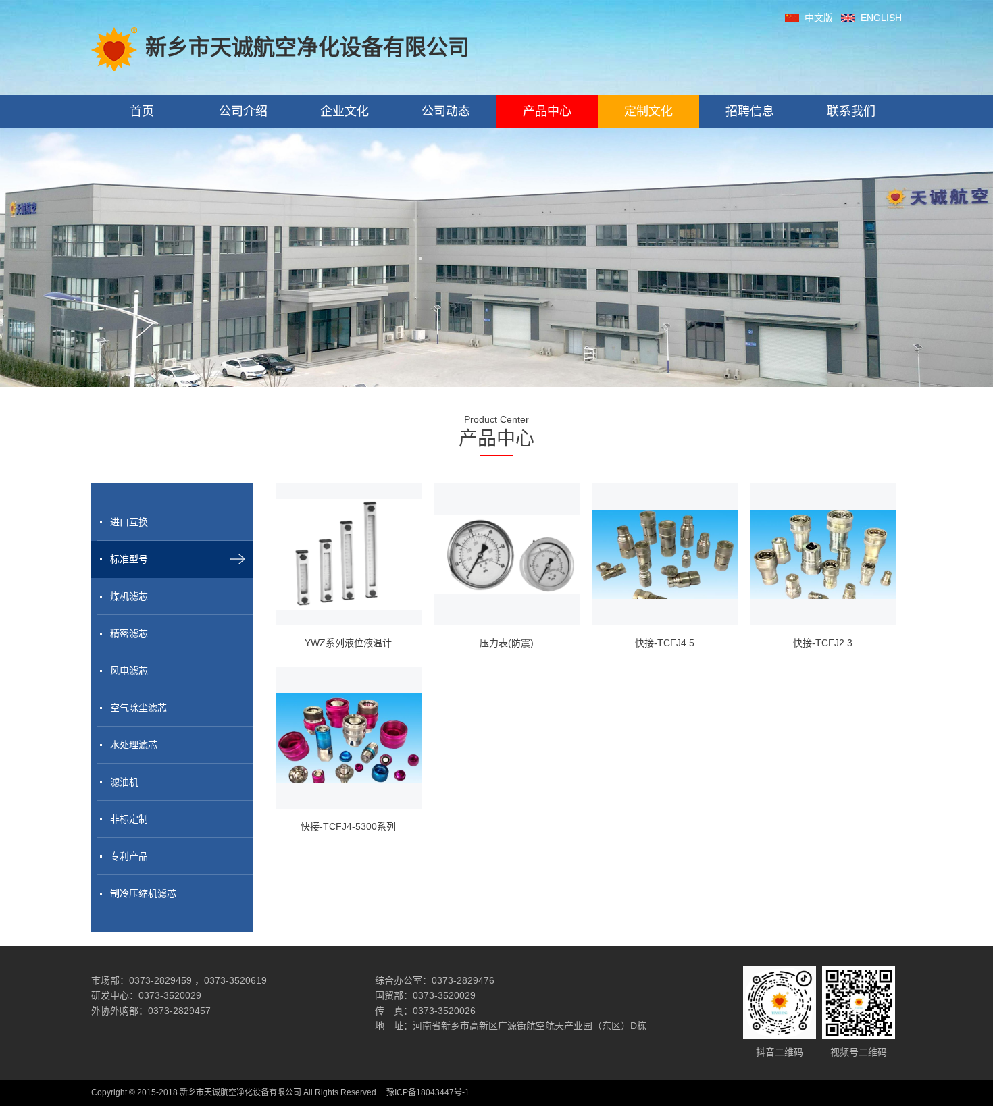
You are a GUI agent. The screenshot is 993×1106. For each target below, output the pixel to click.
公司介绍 (243, 111)
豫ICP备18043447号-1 (427, 1092)
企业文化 (344, 111)
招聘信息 (749, 111)
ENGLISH (881, 17)
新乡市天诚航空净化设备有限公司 (307, 47)
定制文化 (648, 111)
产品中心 (547, 111)
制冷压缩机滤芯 (143, 893)
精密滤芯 (129, 633)
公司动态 (446, 111)
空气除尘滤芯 (138, 707)
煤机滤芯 (129, 596)
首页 (142, 111)
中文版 (819, 17)
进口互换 (129, 522)
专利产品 (129, 856)
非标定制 (129, 819)
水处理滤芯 (133, 744)
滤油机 (124, 781)
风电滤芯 (129, 670)
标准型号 (129, 559)
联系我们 (851, 111)
